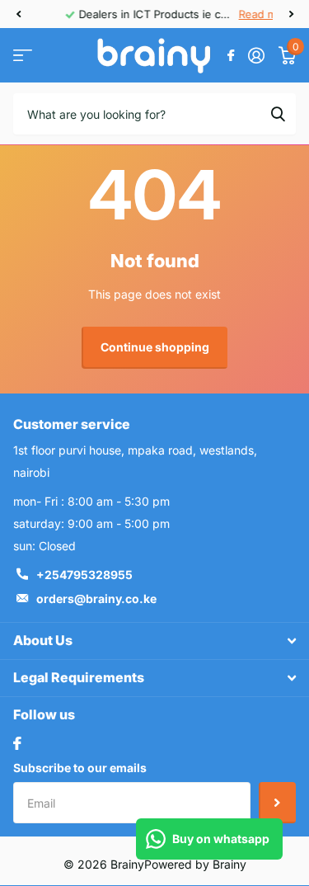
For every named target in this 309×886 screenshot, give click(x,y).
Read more (237, 14)
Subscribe (277, 802)
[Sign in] (256, 55)
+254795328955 (84, 575)
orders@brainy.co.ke (96, 598)
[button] (18, 14)
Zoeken (278, 113)
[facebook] (17, 743)
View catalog (22, 56)
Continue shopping (155, 347)
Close (154, 641)
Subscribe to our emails (80, 768)
